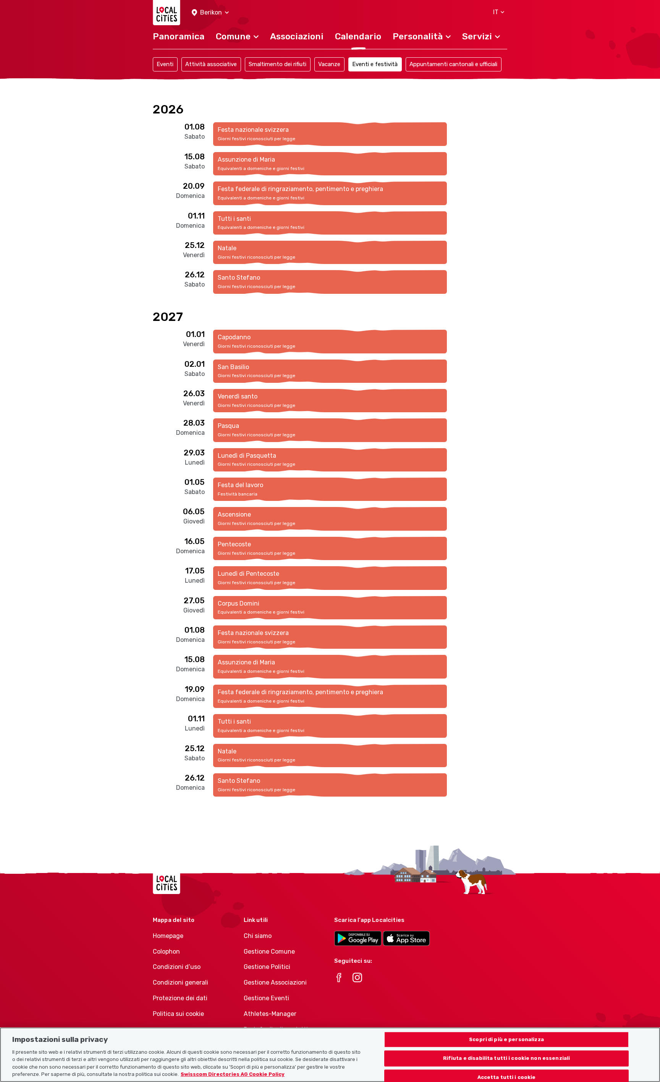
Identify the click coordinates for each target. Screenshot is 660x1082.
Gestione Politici (267, 966)
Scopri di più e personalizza (506, 1039)
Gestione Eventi (266, 998)
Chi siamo (258, 935)
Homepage (168, 935)
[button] (210, 13)
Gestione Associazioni (275, 982)
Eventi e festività (375, 64)
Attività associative (211, 64)
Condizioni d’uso (177, 966)
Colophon (166, 951)
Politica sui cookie (178, 1013)
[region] (330, 1054)
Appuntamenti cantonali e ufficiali (453, 64)
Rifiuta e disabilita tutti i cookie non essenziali (506, 1058)
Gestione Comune (269, 951)
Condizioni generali (180, 982)
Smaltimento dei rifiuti (277, 64)
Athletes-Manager (270, 1013)
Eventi (165, 64)
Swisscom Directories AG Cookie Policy (233, 1074)
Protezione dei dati (180, 998)
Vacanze (329, 64)
